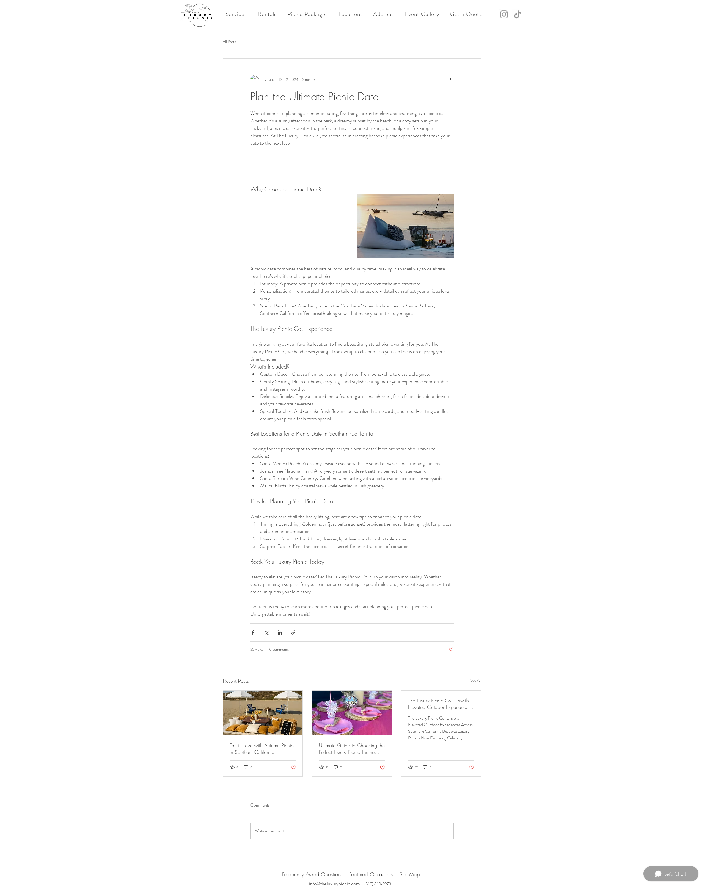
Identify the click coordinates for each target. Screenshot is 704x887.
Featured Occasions (371, 874)
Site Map (411, 874)
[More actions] (450, 79)
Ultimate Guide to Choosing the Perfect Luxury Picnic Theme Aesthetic (352, 748)
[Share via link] (293, 632)
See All (475, 680)
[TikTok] (517, 14)
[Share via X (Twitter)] (266, 632)
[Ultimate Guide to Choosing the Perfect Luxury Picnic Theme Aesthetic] (352, 713)
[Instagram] (504, 14)
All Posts (229, 41)
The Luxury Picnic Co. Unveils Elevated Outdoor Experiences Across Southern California (439, 703)
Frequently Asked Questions (312, 874)
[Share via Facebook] (252, 632)
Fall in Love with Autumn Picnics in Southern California (262, 748)
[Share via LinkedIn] (279, 632)
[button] (236, 14)
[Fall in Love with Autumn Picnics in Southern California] (262, 713)
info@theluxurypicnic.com (334, 883)
